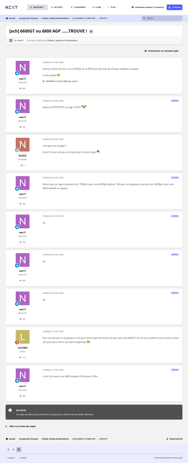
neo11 (21, 40)
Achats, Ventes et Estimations (62, 40)
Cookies (23, 458)
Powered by (168, 458)
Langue (11, 458)
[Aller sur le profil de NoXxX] (23, 144)
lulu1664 (22, 347)
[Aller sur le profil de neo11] (10, 40)
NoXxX (22, 155)
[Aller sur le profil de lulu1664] (23, 337)
